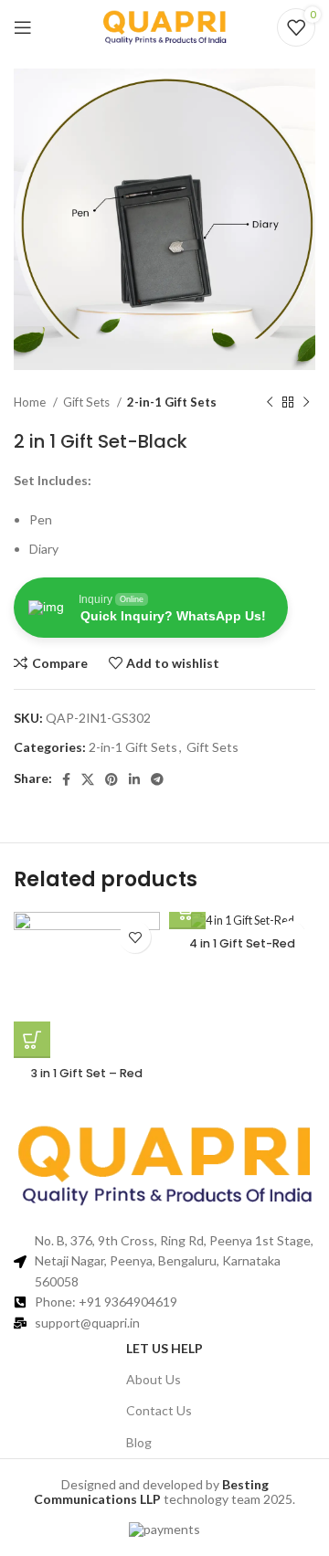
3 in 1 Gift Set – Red (87, 1073)
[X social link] (88, 779)
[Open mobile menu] (23, 27)
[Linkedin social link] (134, 779)
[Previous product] (269, 403)
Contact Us (159, 1410)
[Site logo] (164, 26)
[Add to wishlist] (135, 937)
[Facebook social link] (66, 779)
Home (31, 402)
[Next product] (306, 403)
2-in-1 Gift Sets (172, 402)
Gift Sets (87, 402)
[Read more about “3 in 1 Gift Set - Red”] (32, 1039)
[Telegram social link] (157, 779)
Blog (139, 1442)
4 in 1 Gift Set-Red (242, 943)
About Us (153, 1379)
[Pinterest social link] (111, 779)
